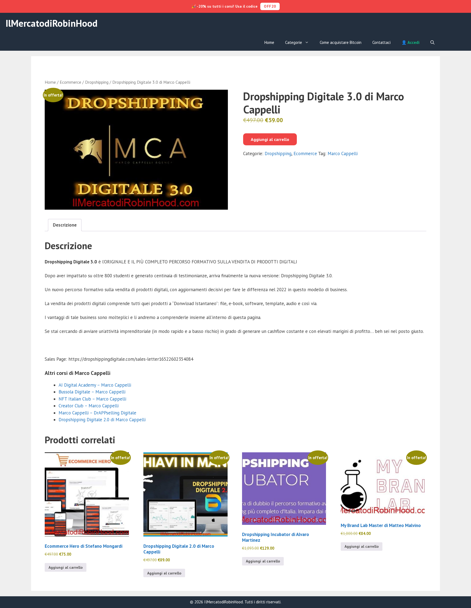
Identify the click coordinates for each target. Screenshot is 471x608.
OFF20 (270, 6)
